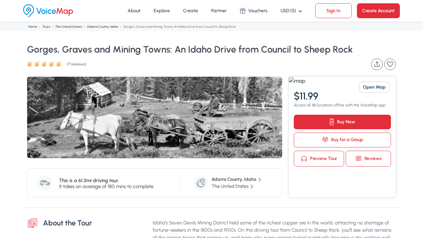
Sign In (333, 11)
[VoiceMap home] (48, 11)
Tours (46, 26)
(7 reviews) (76, 64)
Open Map (374, 87)
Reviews (373, 158)
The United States (68, 26)
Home (32, 26)
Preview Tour (323, 158)
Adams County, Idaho (102, 26)
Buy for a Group (346, 139)
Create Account (378, 11)
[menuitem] (134, 11)
